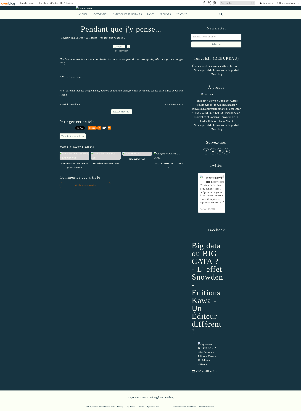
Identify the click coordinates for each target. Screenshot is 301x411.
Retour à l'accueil (121, 112)
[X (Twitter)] (209, 3)
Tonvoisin (218, 70)
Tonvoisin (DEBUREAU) (71, 37)
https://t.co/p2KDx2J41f (212, 202)
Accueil (83, 14)
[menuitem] (83, 14)
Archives (165, 14)
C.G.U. (166, 407)
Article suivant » (174, 104)
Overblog (169, 397)
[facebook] (204, 3)
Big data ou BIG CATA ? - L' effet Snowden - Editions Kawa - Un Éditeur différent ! (207, 288)
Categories (91, 37)
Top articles (130, 407)
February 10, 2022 (207, 209)
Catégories (100, 14)
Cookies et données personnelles (184, 407)
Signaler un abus (153, 407)
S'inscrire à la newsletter (72, 136)
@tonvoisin (217, 181)
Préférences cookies (206, 407)
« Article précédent (70, 104)
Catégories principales (127, 14)
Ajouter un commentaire (85, 185)
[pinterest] (214, 3)
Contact (181, 14)
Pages (150, 14)
